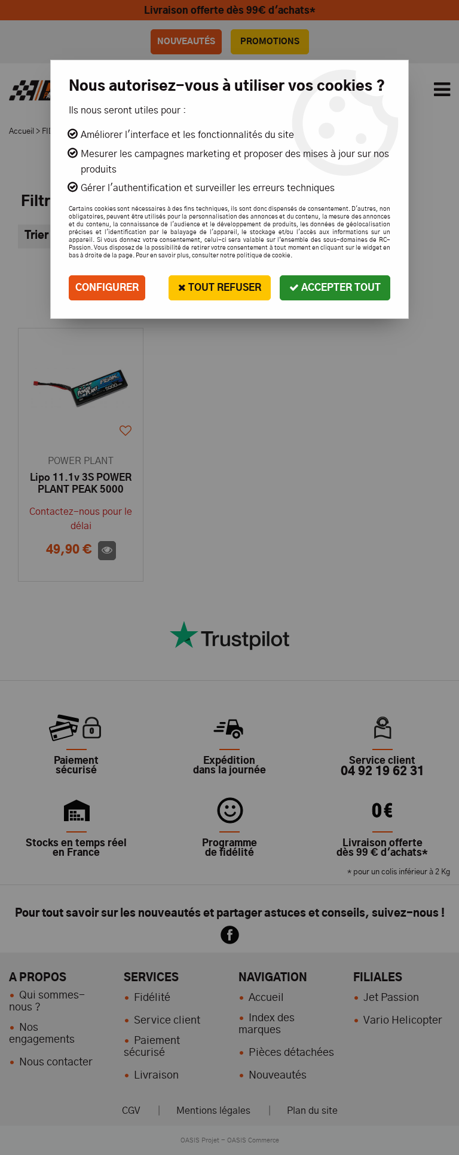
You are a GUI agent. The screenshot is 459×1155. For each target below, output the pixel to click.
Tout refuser (223, 288)
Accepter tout (340, 288)
